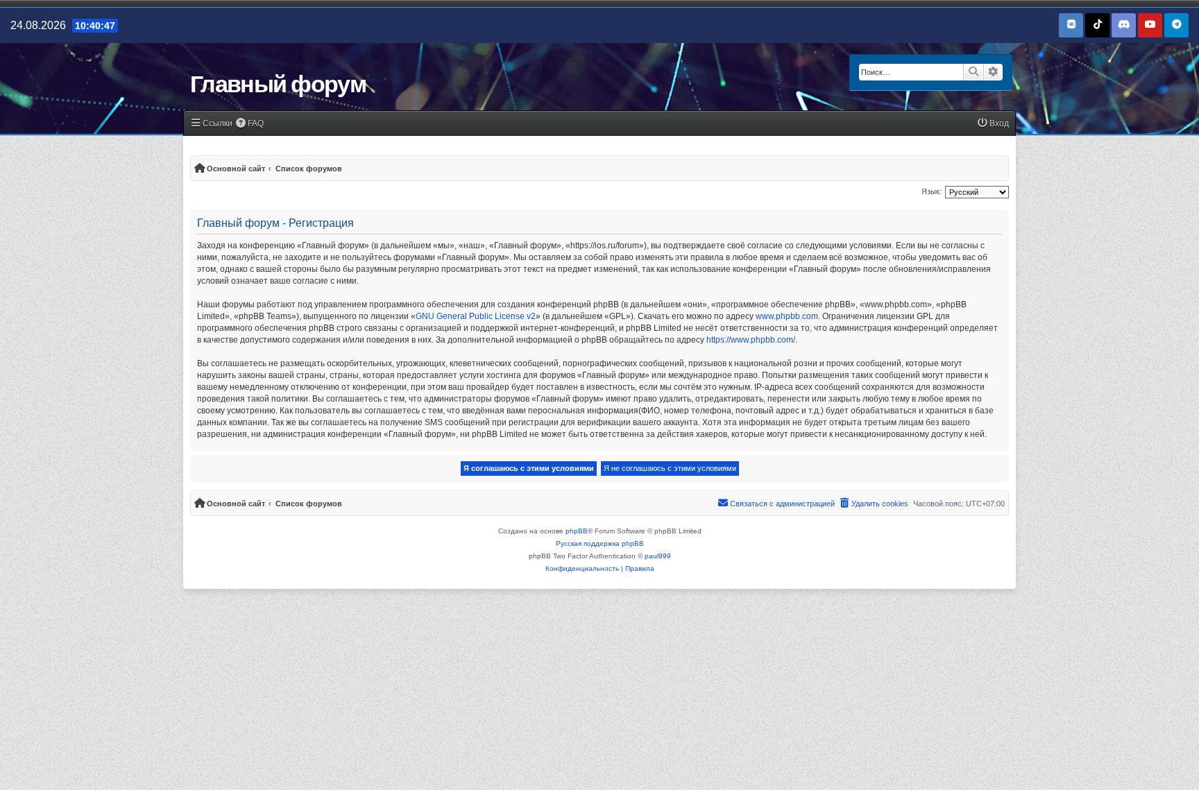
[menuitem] (250, 123)
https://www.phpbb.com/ (750, 340)
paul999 (658, 556)
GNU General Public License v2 (476, 316)
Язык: (931, 191)
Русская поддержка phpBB (600, 543)
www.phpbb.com (787, 316)
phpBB (577, 531)
